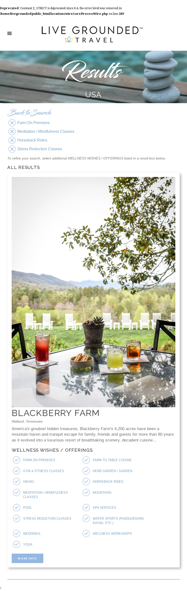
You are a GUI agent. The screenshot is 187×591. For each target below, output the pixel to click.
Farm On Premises (39, 460)
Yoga (27, 544)
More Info (27, 558)
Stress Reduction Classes (47, 518)
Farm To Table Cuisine (112, 460)
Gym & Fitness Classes (43, 471)
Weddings (31, 533)
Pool (27, 507)
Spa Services (104, 507)
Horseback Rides (108, 481)
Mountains (102, 492)
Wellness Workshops (112, 533)
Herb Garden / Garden (112, 471)
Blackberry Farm (56, 413)
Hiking (28, 481)
